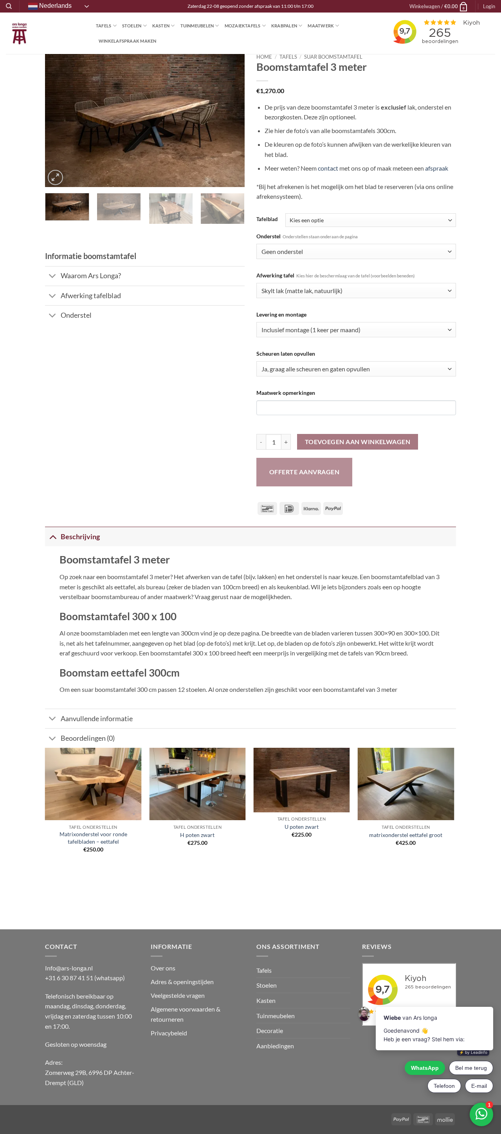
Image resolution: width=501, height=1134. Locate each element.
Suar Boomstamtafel (333, 57)
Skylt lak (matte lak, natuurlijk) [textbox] (301, 290)
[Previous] (59, 120)
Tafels (103, 25)
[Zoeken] (9, 6)
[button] (438, 6)
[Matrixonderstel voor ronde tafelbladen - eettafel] (93, 784)
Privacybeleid (169, 1033)
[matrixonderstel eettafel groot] (406, 784)
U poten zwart (302, 826)
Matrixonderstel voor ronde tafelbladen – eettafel (93, 838)
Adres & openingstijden (182, 981)
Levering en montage (281, 314)
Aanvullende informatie (97, 719)
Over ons (163, 968)
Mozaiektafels (243, 25)
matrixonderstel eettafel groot (405, 835)
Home (264, 57)
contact (328, 168)
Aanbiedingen (275, 1045)
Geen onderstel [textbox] (282, 251)
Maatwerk (321, 25)
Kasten (160, 25)
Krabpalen (284, 25)
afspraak (436, 168)
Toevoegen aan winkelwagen (358, 441)
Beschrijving (80, 537)
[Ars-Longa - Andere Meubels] (45, 33)
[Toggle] (52, 276)
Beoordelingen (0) (88, 738)
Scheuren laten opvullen (285, 353)
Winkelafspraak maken (127, 40)
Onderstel (307, 236)
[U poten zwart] (301, 780)
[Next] (231, 120)
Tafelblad (267, 219)
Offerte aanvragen (304, 471)
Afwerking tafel (335, 275)
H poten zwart (197, 835)
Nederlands (55, 5)
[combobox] (356, 251)
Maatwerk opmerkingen (285, 392)
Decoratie (269, 1030)
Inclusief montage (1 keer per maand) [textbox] (310, 329)
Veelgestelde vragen (178, 995)
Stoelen (132, 25)
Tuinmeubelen (197, 25)
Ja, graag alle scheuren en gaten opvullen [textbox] (315, 369)
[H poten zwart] (197, 784)
